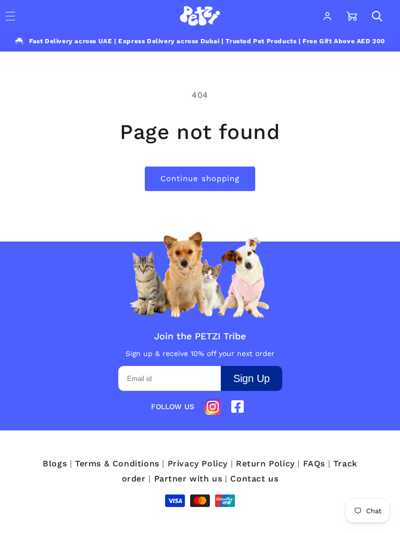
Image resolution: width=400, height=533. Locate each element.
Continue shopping (200, 178)
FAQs (314, 463)
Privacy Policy (198, 463)
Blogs (55, 463)
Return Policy (265, 463)
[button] (377, 16)
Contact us (254, 479)
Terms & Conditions (117, 463)
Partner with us (188, 479)
